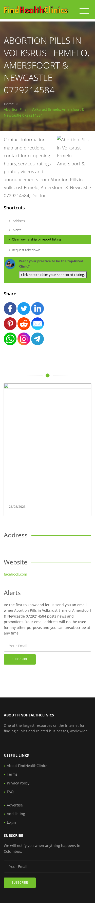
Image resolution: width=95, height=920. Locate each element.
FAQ (10, 791)
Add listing (16, 813)
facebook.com (15, 574)
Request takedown (26, 250)
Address (18, 220)
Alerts (16, 230)
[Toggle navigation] (84, 11)
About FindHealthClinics (27, 765)
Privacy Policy (18, 783)
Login (11, 822)
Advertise (15, 805)
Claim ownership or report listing (36, 239)
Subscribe (20, 659)
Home (9, 103)
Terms (12, 774)
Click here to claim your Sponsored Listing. (53, 274)
